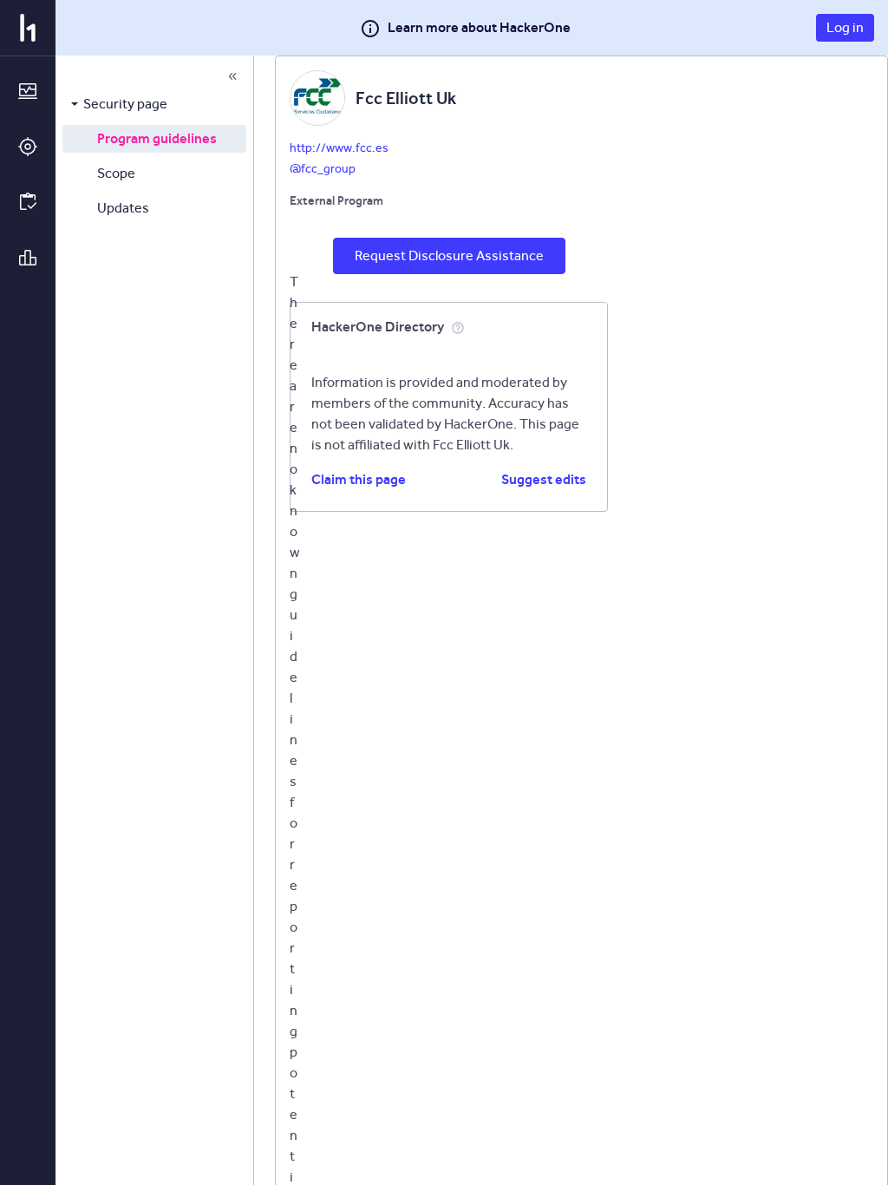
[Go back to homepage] (28, 28)
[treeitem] (154, 104)
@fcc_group (323, 168)
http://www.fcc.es (339, 148)
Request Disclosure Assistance (449, 255)
